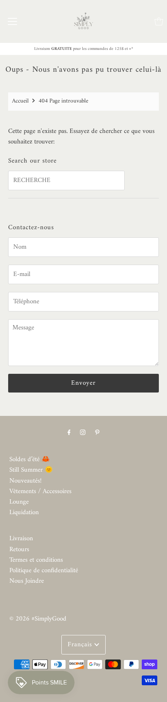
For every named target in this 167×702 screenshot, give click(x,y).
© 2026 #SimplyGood (37, 619)
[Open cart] (159, 21)
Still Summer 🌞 (31, 470)
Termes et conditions (36, 560)
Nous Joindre (26, 581)
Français (81, 645)
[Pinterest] (97, 433)
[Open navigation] (12, 21)
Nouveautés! (25, 481)
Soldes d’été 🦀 (29, 459)
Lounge (19, 502)
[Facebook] (69, 433)
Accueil (20, 101)
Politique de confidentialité (43, 570)
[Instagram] (82, 433)
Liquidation (24, 512)
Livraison (21, 539)
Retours (19, 549)
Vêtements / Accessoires (40, 491)
